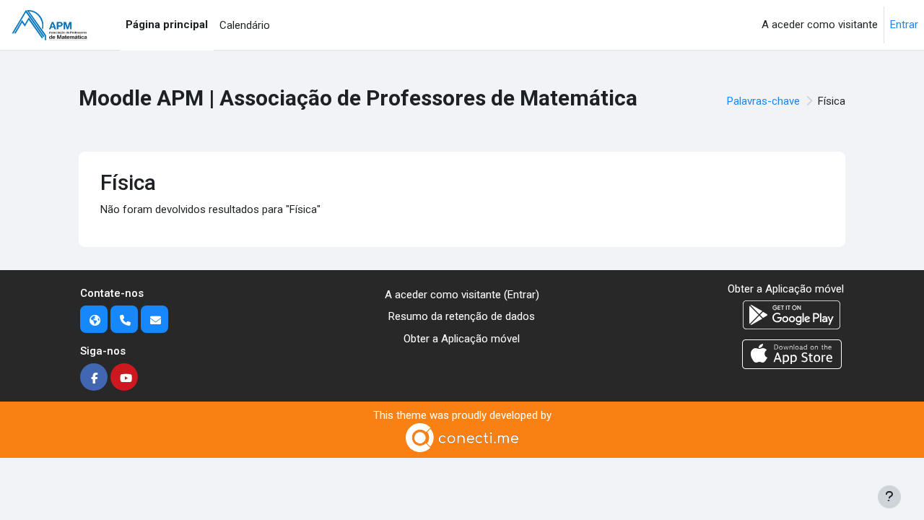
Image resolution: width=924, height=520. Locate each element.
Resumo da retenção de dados (461, 316)
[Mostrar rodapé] (889, 496)
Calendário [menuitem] (244, 25)
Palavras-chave (763, 101)
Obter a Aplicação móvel (462, 338)
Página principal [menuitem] (167, 24)
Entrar (904, 24)
